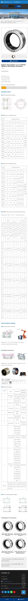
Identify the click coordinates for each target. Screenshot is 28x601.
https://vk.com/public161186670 (15, 588)
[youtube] (14, 592)
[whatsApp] (11, 592)
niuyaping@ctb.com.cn (7, 2)
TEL (8, 599)
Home (2, 21)
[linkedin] (8, 592)
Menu (18, 6)
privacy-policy (23, 596)
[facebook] (2, 592)
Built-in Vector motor (9, 21)
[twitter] (5, 592)
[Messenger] (24, 592)
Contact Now (14, 61)
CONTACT (21, 599)
